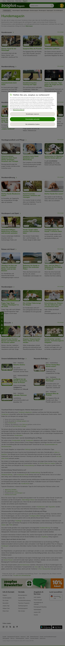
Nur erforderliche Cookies (32, 124)
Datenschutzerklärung (18, 110)
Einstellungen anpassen (32, 114)
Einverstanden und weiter (32, 119)
